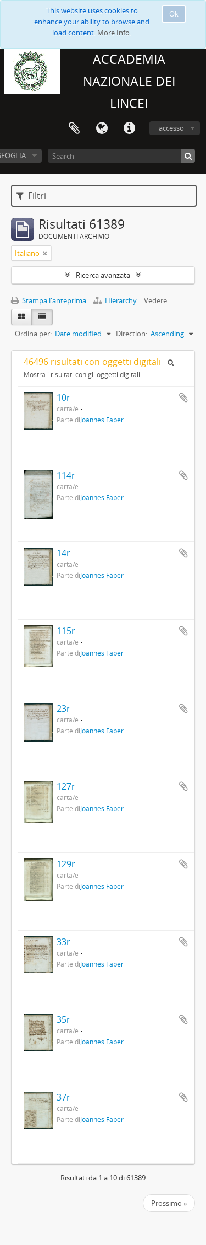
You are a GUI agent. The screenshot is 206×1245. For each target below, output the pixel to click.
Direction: (131, 334)
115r (66, 631)
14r (63, 553)
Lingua (101, 128)
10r (63, 397)
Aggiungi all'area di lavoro (183, 397)
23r (63, 708)
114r (66, 475)
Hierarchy (120, 300)
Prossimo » (169, 1203)
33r (63, 942)
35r (63, 1019)
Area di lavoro (74, 128)
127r (66, 786)
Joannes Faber (102, 419)
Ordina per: (33, 334)
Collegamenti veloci (129, 128)
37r (63, 1097)
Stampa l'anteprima (53, 300)
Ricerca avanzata (103, 275)
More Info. (114, 32)
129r (66, 864)
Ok (174, 14)
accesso (171, 128)
